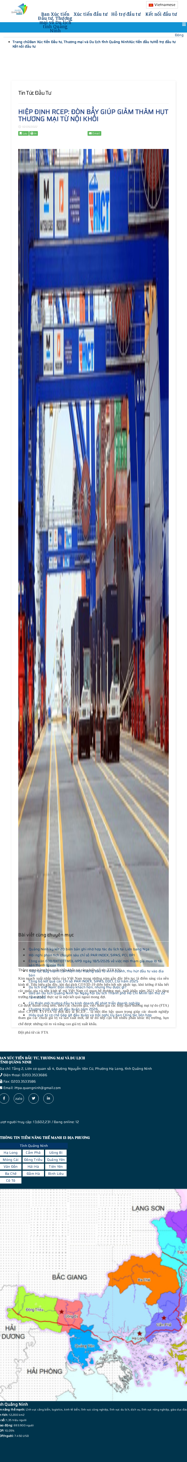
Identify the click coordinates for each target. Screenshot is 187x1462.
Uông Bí (55, 1152)
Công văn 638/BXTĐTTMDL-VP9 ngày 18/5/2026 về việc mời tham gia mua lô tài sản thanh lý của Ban (95, 963)
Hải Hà (33, 1166)
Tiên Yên (56, 1166)
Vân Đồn (11, 1166)
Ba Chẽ (11, 1173)
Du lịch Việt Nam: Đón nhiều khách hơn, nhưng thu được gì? (78, 987)
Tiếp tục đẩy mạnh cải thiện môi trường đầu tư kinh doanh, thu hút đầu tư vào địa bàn (96, 973)
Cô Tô (11, 1180)
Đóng (179, 35)
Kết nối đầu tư (161, 13)
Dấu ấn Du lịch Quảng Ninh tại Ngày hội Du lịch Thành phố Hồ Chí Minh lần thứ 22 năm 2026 (97, 995)
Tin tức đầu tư (34, 93)
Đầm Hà (33, 1173)
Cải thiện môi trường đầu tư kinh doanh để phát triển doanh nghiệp (84, 1003)
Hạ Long (11, 1152)
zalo (18, 1098)
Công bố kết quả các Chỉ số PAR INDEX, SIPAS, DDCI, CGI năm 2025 (83, 981)
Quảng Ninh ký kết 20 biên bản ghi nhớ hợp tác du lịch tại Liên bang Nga (89, 949)
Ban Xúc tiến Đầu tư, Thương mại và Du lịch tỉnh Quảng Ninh (55, 22)
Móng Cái (10, 1159)
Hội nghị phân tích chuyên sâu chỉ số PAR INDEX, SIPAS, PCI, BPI (82, 955)
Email (96, 133)
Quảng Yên (56, 1159)
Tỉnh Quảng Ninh (34, 1146)
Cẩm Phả (33, 1152)
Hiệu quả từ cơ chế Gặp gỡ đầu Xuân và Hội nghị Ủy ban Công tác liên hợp (90, 1015)
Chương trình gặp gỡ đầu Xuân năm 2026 (63, 1009)
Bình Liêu (56, 1173)
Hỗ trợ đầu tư (126, 13)
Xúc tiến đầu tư (91, 13)
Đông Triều (33, 1159)
